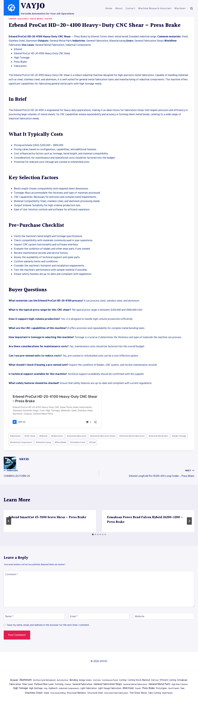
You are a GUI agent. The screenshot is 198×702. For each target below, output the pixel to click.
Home (108, 8)
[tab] (93, 534)
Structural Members (76, 693)
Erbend (12, 19)
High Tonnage (179, 436)
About (119, 8)
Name (9, 616)
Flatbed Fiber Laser (44, 684)
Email (74, 616)
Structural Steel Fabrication (116, 693)
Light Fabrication (88, 688)
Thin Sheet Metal (138, 693)
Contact (130, 8)
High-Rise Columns (180, 684)
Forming (59, 684)
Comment (11, 574)
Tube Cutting (154, 693)
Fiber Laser (27, 684)
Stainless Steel (77, 442)
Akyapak (14, 680)
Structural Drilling (58, 693)
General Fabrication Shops (102, 436)
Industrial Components (21, 442)
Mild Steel (128, 688)
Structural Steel (95, 693)
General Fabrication (76, 436)
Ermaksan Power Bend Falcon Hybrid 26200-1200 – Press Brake (145, 520)
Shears (48, 19)
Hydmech (53, 688)
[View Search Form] (191, 8)
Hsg (45, 688)
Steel (92, 442)
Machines (180, 8)
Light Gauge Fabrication (109, 688)
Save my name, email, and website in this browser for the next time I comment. (48, 625)
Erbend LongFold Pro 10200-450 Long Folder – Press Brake (161, 473)
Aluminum (15, 436)
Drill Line (155, 680)
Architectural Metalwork (44, 680)
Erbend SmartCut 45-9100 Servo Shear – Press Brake (47, 517)
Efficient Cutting (168, 680)
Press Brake (36, 19)
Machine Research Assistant (155, 8)
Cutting (122, 680)
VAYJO (24, 459)
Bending (74, 680)
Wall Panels (167, 693)
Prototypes (161, 688)
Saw (182, 688)
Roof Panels (173, 688)
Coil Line (97, 680)
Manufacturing (43, 442)
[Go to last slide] (8, 521)
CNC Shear (29, 436)
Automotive (62, 680)
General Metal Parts (158, 436)
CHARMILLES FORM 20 (17, 473)
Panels (138, 688)
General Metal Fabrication (132, 436)
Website (139, 616)
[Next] (189, 521)
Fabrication (57, 436)
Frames (68, 684)
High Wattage (36, 688)
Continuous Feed (110, 680)
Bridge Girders (85, 680)
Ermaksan (182, 680)
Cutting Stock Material (139, 680)
